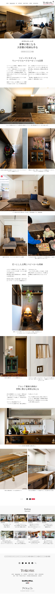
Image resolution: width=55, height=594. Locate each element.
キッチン (26, 556)
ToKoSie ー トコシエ (48, 3)
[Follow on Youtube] (26, 563)
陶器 (49, 556)
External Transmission (32, 575)
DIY (16, 3)
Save (34, 499)
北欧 (46, 556)
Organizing (35, 3)
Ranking (27, 510)
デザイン (11, 556)
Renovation (12, 3)
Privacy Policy (22, 575)
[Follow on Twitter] (22, 563)
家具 (29, 556)
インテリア (7, 556)
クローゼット (28, 51)
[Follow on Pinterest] (29, 563)
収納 (32, 51)
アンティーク (42, 556)
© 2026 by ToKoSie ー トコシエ (27, 590)
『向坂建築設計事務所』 (18, 72)
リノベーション (21, 556)
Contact (40, 575)
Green (30, 3)
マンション (15, 556)
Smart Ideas (25, 3)
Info (14, 575)
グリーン (35, 556)
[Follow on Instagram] (19, 563)
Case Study (23, 51)
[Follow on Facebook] (32, 563)
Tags (17, 575)
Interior (20, 3)
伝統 (38, 556)
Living (7, 3)
